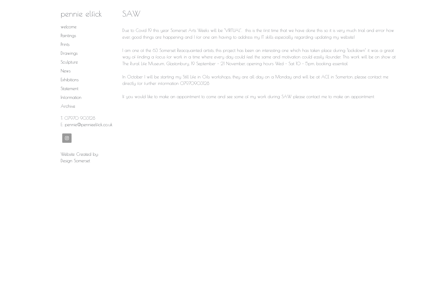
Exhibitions (70, 79)
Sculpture (69, 62)
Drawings (69, 53)
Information (71, 97)
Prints (65, 44)
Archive (68, 106)
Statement (69, 88)
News (66, 70)
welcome (68, 26)
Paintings (68, 35)
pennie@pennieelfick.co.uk (89, 124)
